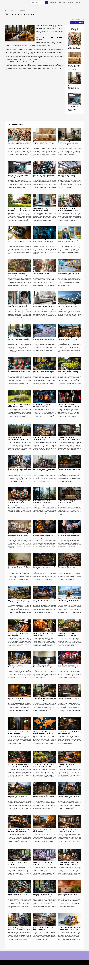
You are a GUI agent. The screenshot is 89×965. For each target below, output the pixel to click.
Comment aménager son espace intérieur (18, 863)
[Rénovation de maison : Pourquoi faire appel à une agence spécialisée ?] (19, 657)
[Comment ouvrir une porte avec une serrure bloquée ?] (19, 723)
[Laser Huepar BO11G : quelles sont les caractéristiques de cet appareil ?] (19, 821)
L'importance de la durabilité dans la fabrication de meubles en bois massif (19, 569)
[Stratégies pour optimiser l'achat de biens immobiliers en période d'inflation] (69, 265)
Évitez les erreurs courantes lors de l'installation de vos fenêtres (19, 470)
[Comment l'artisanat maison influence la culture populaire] (69, 559)
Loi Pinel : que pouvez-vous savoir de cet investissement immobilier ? (19, 765)
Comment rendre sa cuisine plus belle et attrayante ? (43, 928)
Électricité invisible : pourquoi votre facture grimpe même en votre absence (73, 88)
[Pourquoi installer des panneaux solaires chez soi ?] (69, 788)
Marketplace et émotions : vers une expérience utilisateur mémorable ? (74, 47)
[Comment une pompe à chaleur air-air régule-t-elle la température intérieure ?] (74, 98)
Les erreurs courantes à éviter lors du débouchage (44, 601)
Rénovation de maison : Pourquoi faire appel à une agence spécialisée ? (19, 667)
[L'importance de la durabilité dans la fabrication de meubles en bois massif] (19, 559)
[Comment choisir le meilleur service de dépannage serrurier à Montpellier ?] (69, 526)
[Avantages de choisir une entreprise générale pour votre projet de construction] (44, 265)
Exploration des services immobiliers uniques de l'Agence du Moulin (68, 406)
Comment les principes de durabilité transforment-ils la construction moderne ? (67, 177)
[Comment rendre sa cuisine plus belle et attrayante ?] (44, 919)
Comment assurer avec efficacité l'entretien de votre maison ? (43, 372)
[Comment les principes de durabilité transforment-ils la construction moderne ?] (69, 167)
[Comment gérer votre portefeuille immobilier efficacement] (19, 493)
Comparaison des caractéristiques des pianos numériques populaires (19, 339)
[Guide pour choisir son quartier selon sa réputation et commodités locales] (69, 200)
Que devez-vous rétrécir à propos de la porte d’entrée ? (43, 797)
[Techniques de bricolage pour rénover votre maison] (69, 493)
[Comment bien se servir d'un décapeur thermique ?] (19, 690)
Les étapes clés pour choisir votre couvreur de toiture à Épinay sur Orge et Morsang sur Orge (44, 471)
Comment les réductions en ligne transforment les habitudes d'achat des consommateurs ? (44, 177)
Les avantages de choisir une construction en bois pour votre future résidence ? (18, 210)
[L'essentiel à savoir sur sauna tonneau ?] (69, 886)
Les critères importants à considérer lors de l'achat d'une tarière (18, 439)
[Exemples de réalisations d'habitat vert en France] (44, 625)
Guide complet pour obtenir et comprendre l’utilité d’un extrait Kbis (43, 339)
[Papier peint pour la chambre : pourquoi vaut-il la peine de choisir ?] (44, 854)
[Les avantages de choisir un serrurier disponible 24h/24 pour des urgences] (44, 232)
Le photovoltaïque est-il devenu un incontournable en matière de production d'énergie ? (69, 929)
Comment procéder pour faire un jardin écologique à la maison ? (43, 765)
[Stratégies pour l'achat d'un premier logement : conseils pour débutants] (19, 265)
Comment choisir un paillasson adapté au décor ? (18, 634)
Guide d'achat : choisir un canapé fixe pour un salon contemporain (44, 306)
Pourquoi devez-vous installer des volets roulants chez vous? (69, 470)
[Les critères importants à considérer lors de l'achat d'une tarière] (19, 429)
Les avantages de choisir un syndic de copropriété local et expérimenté (69, 242)
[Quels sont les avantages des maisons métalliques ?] (19, 788)
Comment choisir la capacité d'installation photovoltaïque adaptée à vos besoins (67, 306)
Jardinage (70, 2)
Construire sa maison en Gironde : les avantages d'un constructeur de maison (69, 864)
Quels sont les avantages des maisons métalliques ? (17, 797)
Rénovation (62, 2)
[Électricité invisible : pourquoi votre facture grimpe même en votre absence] (74, 78)
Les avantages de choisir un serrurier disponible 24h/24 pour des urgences (43, 242)
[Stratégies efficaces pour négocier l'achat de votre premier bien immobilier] (19, 297)
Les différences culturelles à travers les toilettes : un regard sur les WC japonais (44, 667)
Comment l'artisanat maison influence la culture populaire (67, 568)
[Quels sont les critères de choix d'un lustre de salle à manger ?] (44, 886)
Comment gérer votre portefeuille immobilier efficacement (19, 502)
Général (78, 2)
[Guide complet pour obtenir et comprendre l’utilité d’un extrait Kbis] (44, 330)
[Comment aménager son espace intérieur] (19, 854)
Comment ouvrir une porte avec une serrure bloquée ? (18, 732)
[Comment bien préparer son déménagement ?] (44, 821)
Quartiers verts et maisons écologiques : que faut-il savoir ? (18, 601)
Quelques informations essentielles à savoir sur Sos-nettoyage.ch (42, 733)
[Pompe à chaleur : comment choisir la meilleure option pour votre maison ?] (19, 919)
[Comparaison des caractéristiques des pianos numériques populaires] (19, 330)
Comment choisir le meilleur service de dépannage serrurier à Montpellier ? (68, 535)
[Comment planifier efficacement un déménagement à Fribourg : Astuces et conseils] (69, 330)
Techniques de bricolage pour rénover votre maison (67, 502)
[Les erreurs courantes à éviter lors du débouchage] (44, 592)
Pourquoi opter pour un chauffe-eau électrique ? (68, 699)
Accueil (6, 10)
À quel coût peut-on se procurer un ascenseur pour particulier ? (44, 699)
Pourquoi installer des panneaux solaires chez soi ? (68, 797)
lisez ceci (53, 45)
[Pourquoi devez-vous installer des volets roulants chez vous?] (69, 461)
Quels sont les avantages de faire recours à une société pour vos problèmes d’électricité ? (44, 535)
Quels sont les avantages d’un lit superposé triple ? (68, 765)
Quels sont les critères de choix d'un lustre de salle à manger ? (43, 895)
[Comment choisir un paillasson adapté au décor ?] (19, 625)
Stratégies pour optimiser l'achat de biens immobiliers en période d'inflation (68, 275)
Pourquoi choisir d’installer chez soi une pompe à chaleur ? (43, 438)
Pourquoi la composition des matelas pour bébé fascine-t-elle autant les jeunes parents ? (74, 67)
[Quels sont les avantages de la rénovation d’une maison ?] (69, 821)
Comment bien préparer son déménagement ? (42, 830)
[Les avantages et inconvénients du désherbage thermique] (19, 396)
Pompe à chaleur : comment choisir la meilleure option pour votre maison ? (18, 929)
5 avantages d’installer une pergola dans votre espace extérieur (67, 635)
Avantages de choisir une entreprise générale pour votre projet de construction (43, 275)
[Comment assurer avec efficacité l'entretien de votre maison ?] (44, 363)
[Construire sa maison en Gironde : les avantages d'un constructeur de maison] (69, 854)
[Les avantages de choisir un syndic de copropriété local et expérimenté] (69, 232)
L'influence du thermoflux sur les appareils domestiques (43, 405)
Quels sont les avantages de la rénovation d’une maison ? (68, 830)
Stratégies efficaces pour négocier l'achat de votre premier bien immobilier (19, 306)
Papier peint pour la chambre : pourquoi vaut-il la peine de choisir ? (43, 864)
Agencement (53, 2)
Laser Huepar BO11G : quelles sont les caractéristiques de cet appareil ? (19, 831)
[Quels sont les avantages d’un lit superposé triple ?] (69, 756)
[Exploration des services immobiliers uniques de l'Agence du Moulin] (69, 396)
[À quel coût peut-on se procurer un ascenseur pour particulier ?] (44, 690)
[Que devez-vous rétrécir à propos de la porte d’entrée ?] (44, 788)
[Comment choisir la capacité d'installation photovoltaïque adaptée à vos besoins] (69, 297)
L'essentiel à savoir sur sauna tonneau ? (67, 895)
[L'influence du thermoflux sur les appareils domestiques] (44, 396)
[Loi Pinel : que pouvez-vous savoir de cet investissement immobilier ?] (19, 756)
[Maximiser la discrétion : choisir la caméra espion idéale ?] (44, 200)
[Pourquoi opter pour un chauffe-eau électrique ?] (69, 690)
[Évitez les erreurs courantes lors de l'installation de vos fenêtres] (19, 461)
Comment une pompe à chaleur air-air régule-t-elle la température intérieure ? (73, 108)
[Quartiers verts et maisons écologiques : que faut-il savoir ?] (19, 592)
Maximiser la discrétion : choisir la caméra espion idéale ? (44, 209)
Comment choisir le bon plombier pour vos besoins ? (69, 732)
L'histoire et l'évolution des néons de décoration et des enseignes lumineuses (68, 667)
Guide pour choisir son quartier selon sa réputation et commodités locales (69, 210)
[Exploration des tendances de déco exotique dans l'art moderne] (19, 363)
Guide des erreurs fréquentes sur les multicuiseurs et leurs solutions (19, 241)
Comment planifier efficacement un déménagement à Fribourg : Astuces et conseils (68, 339)
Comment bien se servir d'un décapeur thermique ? (17, 699)
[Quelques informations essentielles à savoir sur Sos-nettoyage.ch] (44, 723)
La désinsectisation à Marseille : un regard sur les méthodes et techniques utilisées (68, 602)
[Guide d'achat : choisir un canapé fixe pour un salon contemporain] (44, 297)
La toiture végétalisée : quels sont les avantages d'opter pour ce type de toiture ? (69, 373)
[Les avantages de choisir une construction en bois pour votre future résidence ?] (19, 200)
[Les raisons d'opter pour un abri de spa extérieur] (44, 559)
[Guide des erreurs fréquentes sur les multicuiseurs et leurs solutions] (19, 232)
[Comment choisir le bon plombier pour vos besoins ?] (69, 723)
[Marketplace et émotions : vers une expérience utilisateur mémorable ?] (74, 38)
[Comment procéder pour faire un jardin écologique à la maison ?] (44, 756)
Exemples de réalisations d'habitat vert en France (44, 634)
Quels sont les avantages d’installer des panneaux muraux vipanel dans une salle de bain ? (68, 439)
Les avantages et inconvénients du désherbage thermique (19, 405)
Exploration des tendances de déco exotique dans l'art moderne (19, 372)
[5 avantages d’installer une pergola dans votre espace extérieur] (69, 625)
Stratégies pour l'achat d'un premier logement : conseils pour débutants (18, 275)
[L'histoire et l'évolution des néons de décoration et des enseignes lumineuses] (69, 657)
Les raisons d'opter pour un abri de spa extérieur (44, 568)
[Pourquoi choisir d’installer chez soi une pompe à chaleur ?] (44, 429)
